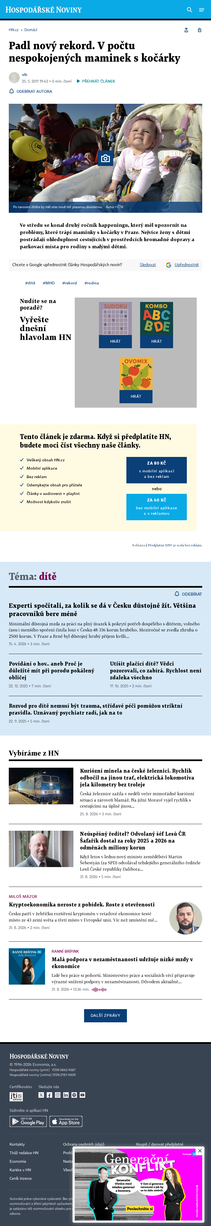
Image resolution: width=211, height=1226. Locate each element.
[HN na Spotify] (74, 1095)
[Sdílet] (186, 30)
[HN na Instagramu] (57, 1095)
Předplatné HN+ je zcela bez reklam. (175, 545)
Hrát (115, 341)
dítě (48, 577)
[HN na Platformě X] (41, 1095)
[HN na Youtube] (82, 1095)
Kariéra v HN (20, 1170)
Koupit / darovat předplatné (159, 1144)
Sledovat (148, 265)
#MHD (49, 282)
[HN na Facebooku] (49, 1095)
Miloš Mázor (23, 896)
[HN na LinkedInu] (66, 1095)
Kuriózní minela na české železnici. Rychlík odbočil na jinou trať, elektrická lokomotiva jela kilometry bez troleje (137, 778)
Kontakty (17, 1144)
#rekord (69, 282)
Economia (18, 1162)
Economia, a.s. (44, 1065)
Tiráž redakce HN (24, 1153)
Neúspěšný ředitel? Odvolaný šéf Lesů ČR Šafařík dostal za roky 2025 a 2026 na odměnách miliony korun (133, 841)
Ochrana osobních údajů (83, 1144)
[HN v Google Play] (28, 1121)
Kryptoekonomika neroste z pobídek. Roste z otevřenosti (82, 905)
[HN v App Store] (65, 1121)
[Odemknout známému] (199, 30)
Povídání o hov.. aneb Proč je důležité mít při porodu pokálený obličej (51, 671)
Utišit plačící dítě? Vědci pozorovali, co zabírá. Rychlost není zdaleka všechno (155, 671)
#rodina (92, 282)
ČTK (120, 207)
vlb (24, 74)
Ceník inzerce (21, 1179)
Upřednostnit (187, 265)
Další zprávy (105, 1015)
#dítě (30, 282)
